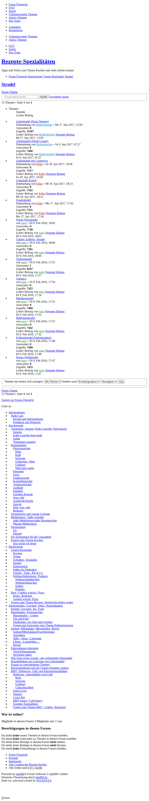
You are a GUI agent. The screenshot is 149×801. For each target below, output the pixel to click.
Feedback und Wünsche (27, 422)
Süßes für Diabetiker (25, 569)
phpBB (20, 774)
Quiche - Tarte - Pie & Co (28, 572)
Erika (39, 164)
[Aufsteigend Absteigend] (109, 381)
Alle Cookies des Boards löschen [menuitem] (28, 764)
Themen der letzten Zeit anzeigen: (24, 381)
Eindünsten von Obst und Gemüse (33, 622)
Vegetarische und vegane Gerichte (30, 514)
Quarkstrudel (23, 200)
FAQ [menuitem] (12, 7)
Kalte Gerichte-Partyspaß (27, 435)
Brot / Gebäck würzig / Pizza (27, 592)
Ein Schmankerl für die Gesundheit (31, 536)
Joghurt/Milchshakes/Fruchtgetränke (34, 631)
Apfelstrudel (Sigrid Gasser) (32, 141)
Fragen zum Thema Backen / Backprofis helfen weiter (42, 602)
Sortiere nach (70, 381)
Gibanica (21, 278)
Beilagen (18, 510)
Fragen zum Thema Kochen (27, 540)
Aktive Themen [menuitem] (18, 17)
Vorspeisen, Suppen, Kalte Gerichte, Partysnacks (39, 428)
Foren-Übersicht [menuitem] (18, 4)
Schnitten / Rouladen (25, 559)
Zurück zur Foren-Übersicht (17, 400)
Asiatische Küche (23, 500)
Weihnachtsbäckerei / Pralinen (30, 576)
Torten (17, 556)
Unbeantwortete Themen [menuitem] (23, 14)
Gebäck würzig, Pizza (25, 599)
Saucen (17, 504)
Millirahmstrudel (25, 318)
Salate (16, 438)
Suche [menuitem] (12, 11)
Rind (18, 451)
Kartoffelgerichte (23, 481)
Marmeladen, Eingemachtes (27, 612)
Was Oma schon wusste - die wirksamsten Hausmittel (41, 658)
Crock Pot (19, 697)
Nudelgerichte (21, 477)
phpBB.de (41, 777)
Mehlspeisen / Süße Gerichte (27, 517)
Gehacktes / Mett (25, 461)
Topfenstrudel (24, 259)
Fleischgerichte (21, 448)
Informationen (17, 412)
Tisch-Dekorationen (24, 651)
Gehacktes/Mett (24, 687)
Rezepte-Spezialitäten (28, 61)
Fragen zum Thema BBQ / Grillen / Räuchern (39, 707)
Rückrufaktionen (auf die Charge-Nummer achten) (40, 667)
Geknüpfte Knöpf (26, 180)
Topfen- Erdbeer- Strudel (30, 239)
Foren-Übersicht (18, 754)
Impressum (15, 761)
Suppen (17, 432)
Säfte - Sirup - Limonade (27, 638)
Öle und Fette (21, 618)
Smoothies (19, 635)
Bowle (17, 645)
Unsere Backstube (21, 550)
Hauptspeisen (18, 445)
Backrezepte (16, 546)
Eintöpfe (18, 491)
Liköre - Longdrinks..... (26, 641)
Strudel (8, 84)
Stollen (19, 586)
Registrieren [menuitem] (16, 30)
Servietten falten (22, 654)
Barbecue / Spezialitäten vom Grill (33, 674)
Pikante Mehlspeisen (25, 523)
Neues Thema (9, 92)
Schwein (20, 458)
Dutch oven (20, 690)
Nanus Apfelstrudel (27, 357)
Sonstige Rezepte (23, 494)
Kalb (18, 455)
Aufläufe (18, 487)
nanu (24, 223)
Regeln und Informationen (28, 419)
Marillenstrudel (24, 298)
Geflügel (20, 464)
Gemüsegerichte (22, 484)
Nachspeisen (18, 527)
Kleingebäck (20, 566)
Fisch (16, 474)
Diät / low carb (21, 507)
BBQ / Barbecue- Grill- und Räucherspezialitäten (39, 671)
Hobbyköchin (44, 124)
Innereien (18, 471)
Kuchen (17, 553)
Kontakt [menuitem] (13, 758)
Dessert (17, 533)
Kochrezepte (16, 425)
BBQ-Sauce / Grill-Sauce (27, 700)
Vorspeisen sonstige (24, 441)
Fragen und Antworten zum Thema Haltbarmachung (43, 625)
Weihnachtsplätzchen (27, 579)
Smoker (17, 694)
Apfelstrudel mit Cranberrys (32, 160)
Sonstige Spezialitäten (25, 703)
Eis (15, 530)
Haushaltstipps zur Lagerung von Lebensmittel (37, 661)
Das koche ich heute (24, 543)
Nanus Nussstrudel (27, 219)
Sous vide (18, 497)
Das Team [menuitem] (14, 20)
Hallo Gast (17, 415)
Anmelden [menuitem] (15, 27)
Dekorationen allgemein (24, 648)
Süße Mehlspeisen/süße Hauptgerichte (35, 520)
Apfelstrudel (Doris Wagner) (32, 121)
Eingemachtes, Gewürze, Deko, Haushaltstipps (36, 605)
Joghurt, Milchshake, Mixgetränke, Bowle (35, 628)
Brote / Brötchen (22, 595)
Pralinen (20, 589)
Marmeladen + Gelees (25, 615)
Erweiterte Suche (59, 96)
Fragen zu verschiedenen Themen (30, 664)
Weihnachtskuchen (26, 582)
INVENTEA (44, 780)
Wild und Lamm (24, 468)
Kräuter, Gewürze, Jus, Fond (27, 608)
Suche (43, 97)
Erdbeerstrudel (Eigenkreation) (33, 337)
